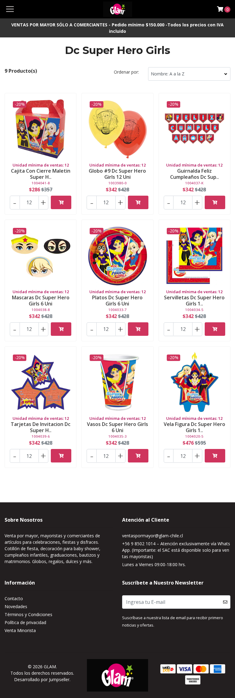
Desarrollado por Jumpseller (41, 679)
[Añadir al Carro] (61, 202)
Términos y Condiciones (28, 614)
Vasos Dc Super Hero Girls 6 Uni (117, 427)
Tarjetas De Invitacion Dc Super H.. (40, 427)
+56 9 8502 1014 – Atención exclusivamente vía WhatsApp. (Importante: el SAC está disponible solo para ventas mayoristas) (176, 550)
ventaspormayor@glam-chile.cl (152, 536)
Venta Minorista (20, 630)
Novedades (16, 606)
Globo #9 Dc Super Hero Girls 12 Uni (117, 173)
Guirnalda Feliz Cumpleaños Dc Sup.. (194, 173)
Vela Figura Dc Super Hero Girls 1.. (194, 427)
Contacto (14, 598)
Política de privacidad (25, 622)
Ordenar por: (126, 72)
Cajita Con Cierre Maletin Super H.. (40, 173)
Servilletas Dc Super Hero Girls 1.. (194, 300)
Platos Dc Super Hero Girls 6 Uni (117, 300)
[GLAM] (117, 9)
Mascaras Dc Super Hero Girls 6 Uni (40, 300)
